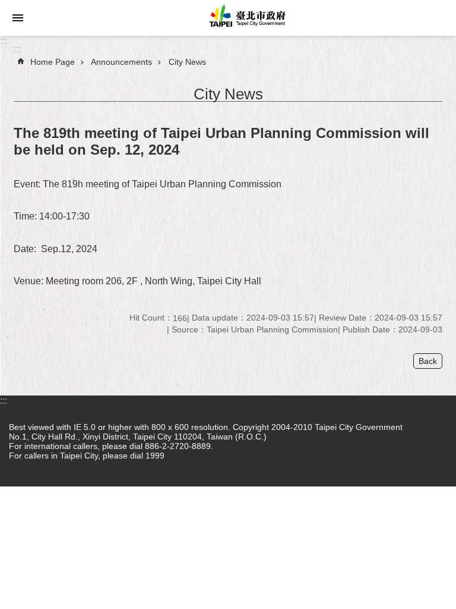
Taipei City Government (246, 18)
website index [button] (18, 18)
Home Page (52, 62)
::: (3, 41)
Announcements (121, 62)
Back (428, 361)
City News (187, 62)
